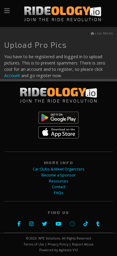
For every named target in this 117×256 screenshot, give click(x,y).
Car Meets (105, 33)
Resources (58, 181)
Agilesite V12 (68, 250)
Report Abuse (83, 244)
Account (12, 75)
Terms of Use (34, 244)
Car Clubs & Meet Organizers (59, 169)
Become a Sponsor (58, 175)
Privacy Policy (58, 244)
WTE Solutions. (49, 238)
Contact (58, 187)
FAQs (58, 193)
